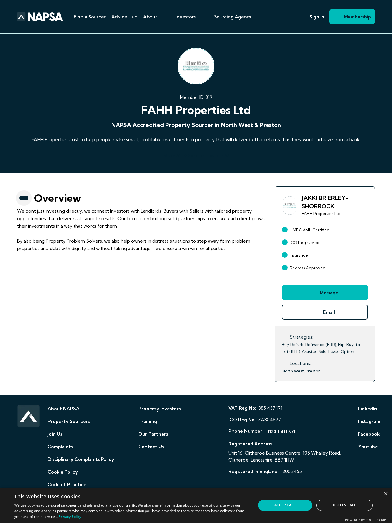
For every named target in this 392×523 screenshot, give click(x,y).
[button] (164, 16)
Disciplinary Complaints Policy (81, 459)
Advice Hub (124, 17)
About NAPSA (63, 409)
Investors (186, 17)
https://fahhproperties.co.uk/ (196, 155)
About (150, 17)
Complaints (60, 446)
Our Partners (153, 434)
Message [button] (329, 292)
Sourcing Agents (232, 17)
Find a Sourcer (90, 17)
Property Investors (159, 409)
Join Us (55, 434)
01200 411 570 (281, 431)
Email (329, 312)
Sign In (316, 17)
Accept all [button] (285, 505)
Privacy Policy (70, 516)
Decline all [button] (344, 505)
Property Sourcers (69, 421)
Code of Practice (67, 484)
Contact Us (151, 446)
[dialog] (196, 505)
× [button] (385, 494)
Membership (357, 17)
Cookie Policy (63, 472)
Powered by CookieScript (366, 520)
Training (147, 421)
